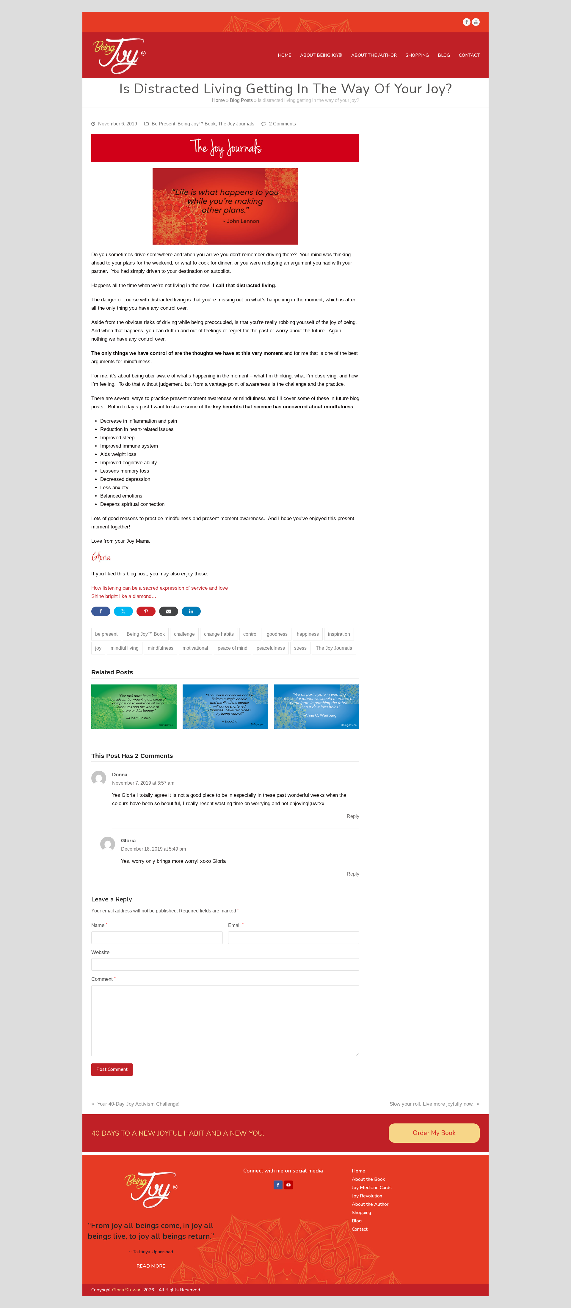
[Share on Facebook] (100, 611)
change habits (219, 634)
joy (98, 648)
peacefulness (271, 648)
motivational (195, 648)
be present (106, 634)
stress (300, 648)
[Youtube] (288, 1185)
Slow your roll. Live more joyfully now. (432, 1104)
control (250, 634)
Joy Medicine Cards (372, 1187)
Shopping (361, 1212)
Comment (103, 979)
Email (236, 925)
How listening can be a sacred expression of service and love (159, 588)
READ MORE (151, 1266)
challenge (184, 634)
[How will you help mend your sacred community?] (316, 706)
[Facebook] (278, 1185)
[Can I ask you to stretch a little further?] (225, 706)
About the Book (368, 1179)
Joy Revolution (367, 1196)
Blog (357, 1221)
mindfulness (160, 648)
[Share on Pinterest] (146, 611)
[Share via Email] (168, 611)
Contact (360, 1229)
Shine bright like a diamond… (123, 596)
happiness (308, 634)
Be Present (163, 123)
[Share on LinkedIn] (191, 611)
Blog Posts (241, 100)
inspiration (339, 634)
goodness (277, 634)
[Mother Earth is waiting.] (134, 706)
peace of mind (232, 648)
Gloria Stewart (127, 1290)
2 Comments (282, 123)
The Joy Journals (236, 123)
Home (218, 100)
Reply (353, 816)
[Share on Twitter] (123, 611)
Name (99, 925)
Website (100, 952)
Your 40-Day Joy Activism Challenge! (138, 1104)
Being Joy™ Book (197, 123)
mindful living (125, 648)
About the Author (370, 1204)
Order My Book (434, 1133)
